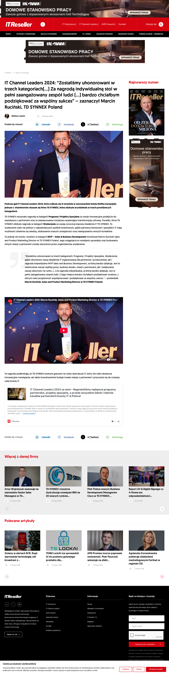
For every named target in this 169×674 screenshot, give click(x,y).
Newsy (89, 604)
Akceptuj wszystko (156, 669)
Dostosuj (126, 669)
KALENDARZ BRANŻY (69, 34)
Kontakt (122, 24)
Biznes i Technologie (22, 73)
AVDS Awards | (109, 24)
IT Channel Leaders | (89, 24)
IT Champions (51, 604)
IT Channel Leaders (53, 609)
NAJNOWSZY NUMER (125, 34)
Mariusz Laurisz (18, 116)
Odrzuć (139, 669)
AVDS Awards (51, 613)
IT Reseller (8, 73)
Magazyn (90, 622)
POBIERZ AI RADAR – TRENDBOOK (151, 34)
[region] (84, 667)
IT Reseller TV (92, 617)
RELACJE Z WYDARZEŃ (49, 34)
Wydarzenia (91, 613)
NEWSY (8, 34)
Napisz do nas (12, 634)
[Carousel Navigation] (84, 508)
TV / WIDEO (86, 34)
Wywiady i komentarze (95, 609)
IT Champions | (69, 24)
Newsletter (50, 622)
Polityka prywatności (53, 630)
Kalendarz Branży (52, 617)
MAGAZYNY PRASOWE (104, 34)
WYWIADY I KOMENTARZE (26, 34)
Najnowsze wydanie (94, 626)
